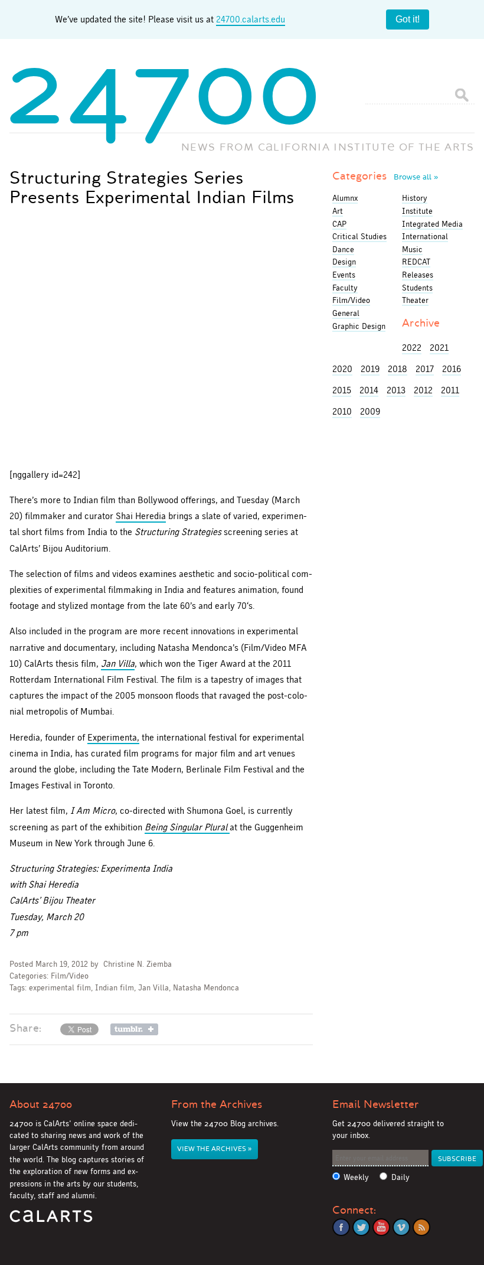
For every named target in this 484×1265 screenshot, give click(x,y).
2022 (411, 347)
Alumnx (345, 198)
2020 (342, 368)
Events (343, 274)
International (425, 236)
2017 (425, 368)
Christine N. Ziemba (137, 964)
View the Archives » (214, 1149)
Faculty (345, 287)
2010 (342, 411)
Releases (417, 274)
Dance (343, 249)
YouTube (381, 1227)
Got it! (407, 19)
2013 (396, 390)
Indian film (114, 987)
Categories (385, 176)
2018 (397, 368)
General (345, 313)
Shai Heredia (141, 515)
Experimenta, (113, 737)
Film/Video (70, 975)
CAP (339, 224)
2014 (368, 390)
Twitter (361, 1227)
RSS (421, 1227)
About (40, 1104)
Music (412, 249)
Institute (417, 211)
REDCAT (416, 261)
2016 (451, 368)
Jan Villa (153, 987)
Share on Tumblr (134, 1029)
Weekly (356, 1177)
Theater (415, 300)
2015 (341, 390)
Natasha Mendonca (206, 987)
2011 (450, 390)
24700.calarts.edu (250, 19)
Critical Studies (359, 236)
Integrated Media (432, 224)
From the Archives (216, 1104)
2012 (423, 390)
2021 (439, 347)
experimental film (60, 987)
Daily (400, 1177)
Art (337, 211)
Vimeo (401, 1227)
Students (417, 287)
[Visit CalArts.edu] (51, 1220)
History (414, 198)
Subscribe (457, 1159)
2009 (370, 411)
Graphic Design (358, 326)
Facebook (341, 1227)
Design (344, 261)
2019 (370, 368)
